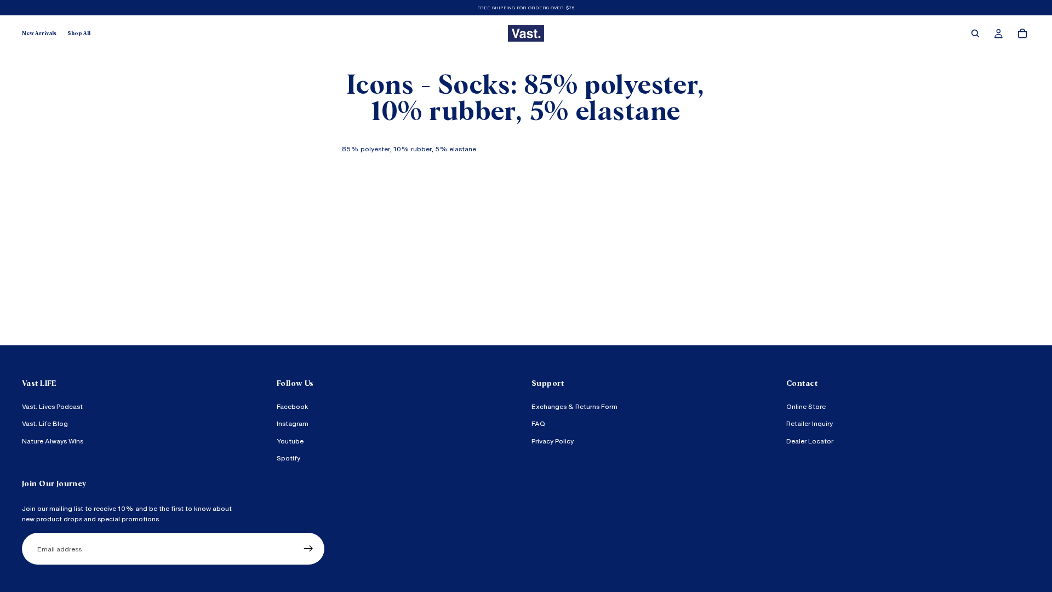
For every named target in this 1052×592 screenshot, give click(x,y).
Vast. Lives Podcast (52, 406)
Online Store (806, 406)
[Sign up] (308, 548)
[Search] (975, 33)
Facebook (292, 406)
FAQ (538, 423)
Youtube (290, 440)
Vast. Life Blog (45, 423)
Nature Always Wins (52, 440)
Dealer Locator (809, 440)
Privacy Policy (552, 440)
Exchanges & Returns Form (574, 406)
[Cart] (1022, 33)
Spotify (288, 458)
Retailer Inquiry (809, 423)
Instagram (292, 423)
